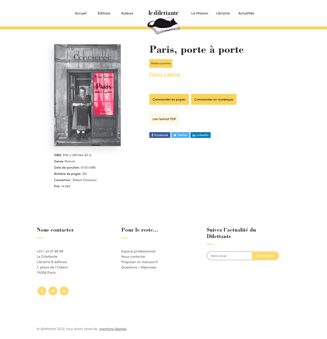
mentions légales (113, 328)
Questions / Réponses (138, 267)
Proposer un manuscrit (139, 261)
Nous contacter (133, 256)
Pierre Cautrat (164, 74)
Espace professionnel (138, 251)
